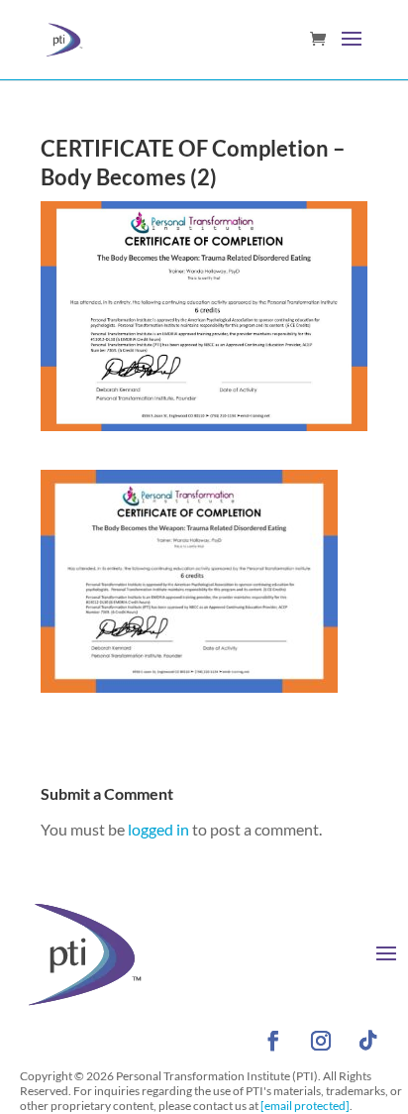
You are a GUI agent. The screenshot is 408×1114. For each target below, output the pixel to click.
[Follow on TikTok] (368, 1040)
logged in (158, 829)
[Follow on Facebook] (273, 1040)
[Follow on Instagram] (321, 1040)
